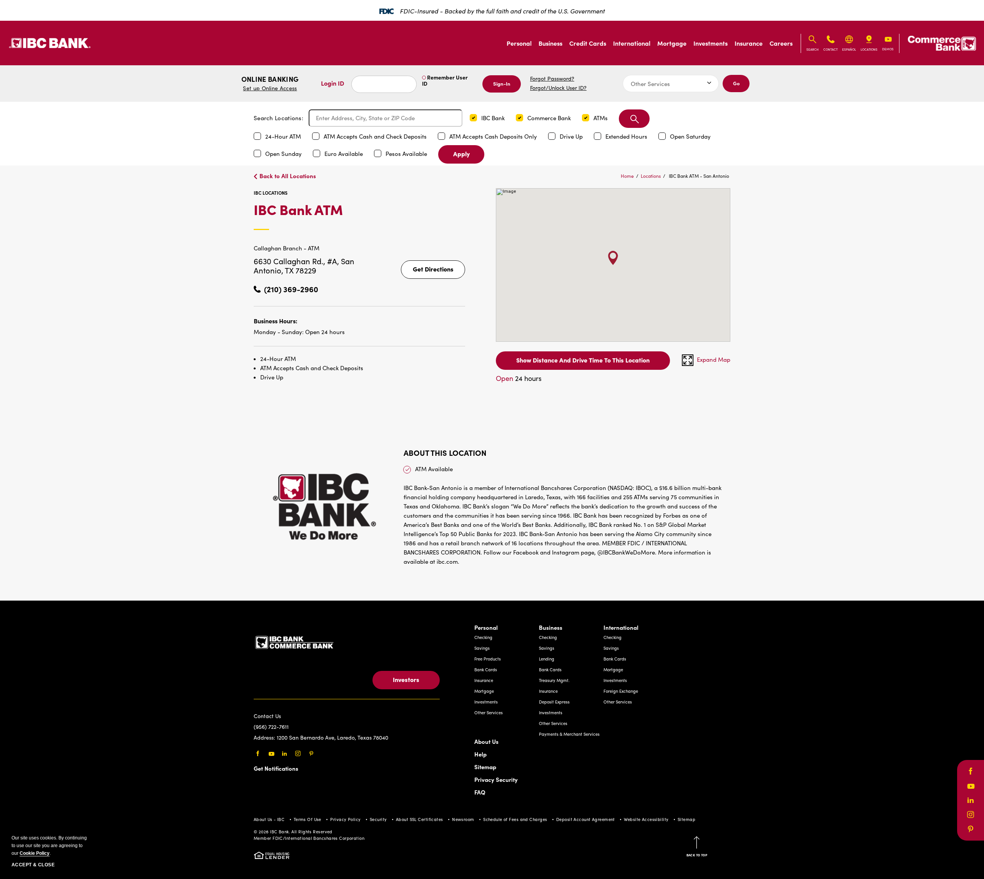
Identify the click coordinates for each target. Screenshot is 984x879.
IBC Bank (493, 118)
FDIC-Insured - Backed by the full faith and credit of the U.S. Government (502, 11)
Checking (483, 637)
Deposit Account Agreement (585, 819)
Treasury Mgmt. (554, 680)
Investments (710, 43)
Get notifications (276, 768)
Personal (519, 43)
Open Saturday (690, 136)
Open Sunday (284, 153)
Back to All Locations (287, 176)
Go (736, 82)
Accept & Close (33, 864)
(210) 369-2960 (291, 289)
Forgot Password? (552, 78)
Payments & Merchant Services (569, 734)
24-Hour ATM (284, 136)
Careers (781, 43)
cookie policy (35, 853)
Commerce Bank (549, 118)
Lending (546, 659)
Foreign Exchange (620, 691)
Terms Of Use (307, 819)
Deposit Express (554, 702)
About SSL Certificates (419, 819)
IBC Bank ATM (336, 215)
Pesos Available (407, 153)
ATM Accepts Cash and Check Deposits (376, 136)
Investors (406, 679)
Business (550, 43)
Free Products (487, 659)
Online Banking (270, 83)
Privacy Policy (345, 819)
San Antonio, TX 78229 (304, 265)
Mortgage (671, 43)
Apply (461, 153)
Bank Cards (485, 669)
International (631, 43)
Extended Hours (627, 136)
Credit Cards (587, 43)
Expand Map (713, 359)
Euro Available (344, 153)
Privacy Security (496, 779)
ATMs (601, 118)
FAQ (479, 792)
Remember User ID (445, 80)
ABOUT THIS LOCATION (445, 452)
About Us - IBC (269, 819)
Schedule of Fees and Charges (515, 819)
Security (378, 819)
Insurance (749, 43)
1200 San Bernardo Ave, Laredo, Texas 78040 (332, 737)
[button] (473, 117)
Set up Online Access (270, 88)
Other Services (488, 712)
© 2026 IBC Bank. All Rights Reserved (293, 831)
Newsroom (463, 819)
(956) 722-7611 (271, 726)
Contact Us (267, 716)
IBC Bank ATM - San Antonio (699, 176)
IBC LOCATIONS (271, 193)
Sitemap (485, 767)
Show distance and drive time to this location (583, 360)
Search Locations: (278, 118)
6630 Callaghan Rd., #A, (297, 261)
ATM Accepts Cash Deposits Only (494, 136)
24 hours (519, 378)
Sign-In (501, 83)
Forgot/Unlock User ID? (558, 87)
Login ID (332, 83)
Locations (651, 176)
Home (627, 176)
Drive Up (572, 136)
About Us (486, 741)
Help (480, 754)
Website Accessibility (646, 819)
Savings (482, 648)
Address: (265, 737)
